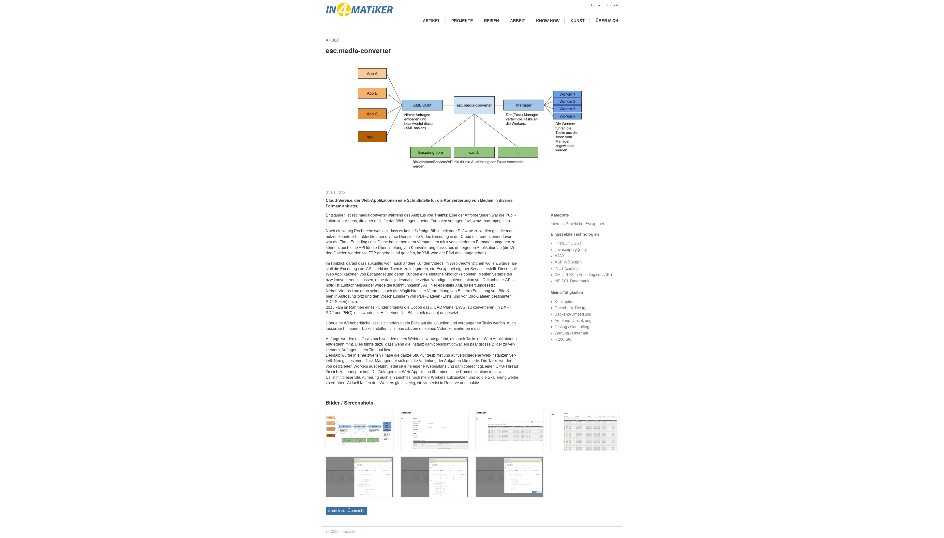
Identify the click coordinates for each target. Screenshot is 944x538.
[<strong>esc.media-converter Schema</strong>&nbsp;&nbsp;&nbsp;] (359, 449)
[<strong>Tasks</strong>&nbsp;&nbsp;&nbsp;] (509, 449)
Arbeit (517, 21)
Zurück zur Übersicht (346, 511)
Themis (440, 215)
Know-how (548, 21)
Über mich (607, 21)
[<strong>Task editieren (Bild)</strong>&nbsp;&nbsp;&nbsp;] (359, 496)
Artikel (431, 21)
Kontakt (612, 5)
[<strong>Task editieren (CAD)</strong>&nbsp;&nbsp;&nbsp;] (509, 496)
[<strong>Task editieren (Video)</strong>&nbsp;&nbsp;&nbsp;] (434, 496)
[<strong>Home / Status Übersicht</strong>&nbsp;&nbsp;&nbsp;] (434, 449)
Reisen (491, 21)
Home (595, 5)
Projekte (462, 21)
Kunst (578, 21)
